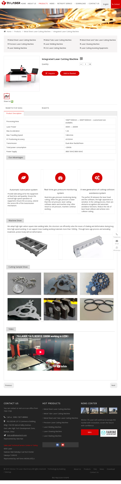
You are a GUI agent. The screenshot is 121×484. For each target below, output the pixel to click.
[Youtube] (62, 444)
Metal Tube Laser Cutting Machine (58, 40)
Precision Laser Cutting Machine (21, 44)
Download (111, 469)
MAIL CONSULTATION (89, 433)
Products (87, 469)
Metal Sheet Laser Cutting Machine (22, 40)
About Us (77, 469)
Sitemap (8, 472)
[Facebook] (57, 444)
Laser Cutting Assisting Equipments (94, 48)
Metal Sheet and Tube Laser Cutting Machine (98, 40)
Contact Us (94, 472)
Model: (8, 108)
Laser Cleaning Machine (90, 44)
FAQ (95, 469)
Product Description (14, 113)
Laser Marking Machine (18, 48)
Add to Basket (70, 73)
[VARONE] (109, 433)
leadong (62, 469)
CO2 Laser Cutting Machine (55, 48)
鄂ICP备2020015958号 (59, 478)
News (102, 469)
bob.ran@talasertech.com (17, 435)
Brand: (44, 108)
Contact (116, 4)
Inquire (51, 73)
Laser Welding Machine (54, 44)
